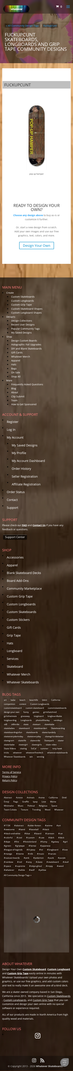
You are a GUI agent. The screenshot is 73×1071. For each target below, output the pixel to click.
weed (60, 866)
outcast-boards (12, 857)
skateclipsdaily (49, 732)
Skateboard (15, 666)
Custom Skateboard (34, 969)
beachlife (33, 700)
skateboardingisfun (13, 732)
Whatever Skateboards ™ (50, 1066)
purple (62, 857)
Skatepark (49, 740)
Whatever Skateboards (23, 682)
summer (44, 748)
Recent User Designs (23, 324)
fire (17, 841)
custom (31, 837)
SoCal (33, 748)
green (8, 845)
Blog (13, 388)
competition (9, 704)
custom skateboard (35, 708)
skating (23, 748)
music (41, 853)
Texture (24, 809)
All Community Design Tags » (17, 875)
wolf (32, 869)
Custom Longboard (58, 969)
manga (8, 853)
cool (20, 837)
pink (27, 857)
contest (22, 704)
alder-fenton (35, 825)
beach (22, 700)
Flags (15, 801)
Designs (10, 316)
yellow (43, 869)
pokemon (39, 857)
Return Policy (9, 780)
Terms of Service (11, 772)
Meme (53, 801)
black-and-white (12, 833)
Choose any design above (28, 215)
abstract (20, 825)
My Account (15, 437)
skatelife (22, 740)
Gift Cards (17, 352)
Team (14, 400)
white (22, 869)
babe (13, 700)
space (8, 866)
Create (10, 292)
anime (49, 825)
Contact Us (39, 525)
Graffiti (25, 801)
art (5, 700)
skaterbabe (9, 744)
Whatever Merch (20, 356)
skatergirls (37, 744)
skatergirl (23, 744)
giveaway (25, 716)
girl (66, 841)
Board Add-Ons (18, 581)
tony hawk (57, 748)
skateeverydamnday (13, 736)
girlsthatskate (10, 716)
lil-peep (31, 849)
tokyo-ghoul (36, 866)
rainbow (9, 861)
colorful (9, 837)
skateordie (35, 740)
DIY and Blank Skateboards (26, 348)
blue (28, 833)
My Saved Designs (21, 332)
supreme (21, 866)
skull (66, 861)
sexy (30, 861)
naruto (53, 853)
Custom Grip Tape (21, 304)
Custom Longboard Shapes (26, 312)
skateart (36, 724)
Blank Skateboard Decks (24, 573)
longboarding (10, 720)
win (31, 756)
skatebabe (49, 724)
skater (61, 740)
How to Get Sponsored (23, 404)
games (36, 712)
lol (42, 849)
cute (42, 837)
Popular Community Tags (25, 328)
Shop (9, 336)
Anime (42, 797)
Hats (13, 364)
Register (12, 422)
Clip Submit (17, 396)
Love (44, 801)
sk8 (5, 724)
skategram (9, 740)
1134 (7, 825)
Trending (36, 809)
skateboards (32, 732)
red (20, 861)
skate (26, 724)
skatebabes (9, 728)
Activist (19, 797)
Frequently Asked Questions (27, 384)
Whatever (58, 809)
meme (21, 853)
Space (54, 805)
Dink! (64, 797)
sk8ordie (15, 724)
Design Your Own (36, 245)
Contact (12, 500)
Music (20, 805)
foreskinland (30, 841)
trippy (50, 866)
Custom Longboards (22, 300)
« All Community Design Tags (22, 25)
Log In (11, 430)
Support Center (15, 537)
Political (31, 805)
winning (40, 756)
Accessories (15, 557)
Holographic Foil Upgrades (26, 344)
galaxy (56, 841)
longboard (38, 716)
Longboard (14, 651)
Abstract (8, 797)
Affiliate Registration (26, 484)
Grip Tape (14, 635)
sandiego (58, 720)
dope (7, 841)
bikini (44, 700)
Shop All (16, 376)
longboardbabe (55, 716)
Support (12, 508)
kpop (35, 801)
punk (51, 857)
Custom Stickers (18, 620)
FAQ (24, 525)
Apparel (15, 360)
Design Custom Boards (24, 340)
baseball (35, 829)
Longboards (26, 720)
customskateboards (57, 708)
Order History (21, 469)
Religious (43, 805)
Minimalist (9, 805)
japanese (46, 845)
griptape (21, 845)
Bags (14, 368)
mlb (31, 853)
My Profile (19, 453)
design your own (11, 712)
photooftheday (43, 720)
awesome (10, 829)
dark (52, 837)
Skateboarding (58, 728)
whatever (17, 752)
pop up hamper (36, 173)
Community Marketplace (24, 588)
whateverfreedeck (34, 752)
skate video (51, 744)
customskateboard (13, 708)
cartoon (50, 833)
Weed (47, 809)
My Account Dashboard (28, 461)
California (55, 700)
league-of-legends (14, 849)
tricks (6, 752)
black (46, 829)
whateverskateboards (57, 752)
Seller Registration (25, 476)
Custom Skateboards (23, 296)
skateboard (24, 728)
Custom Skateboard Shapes (26, 308)
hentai (33, 845)
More (9, 380)
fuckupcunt (50, 25)
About (14, 392)
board (38, 833)
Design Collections (21, 320)
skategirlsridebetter (54, 736)
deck (62, 837)
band (22, 829)
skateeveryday (34, 736)
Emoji (6, 801)
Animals (30, 797)
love (66, 849)
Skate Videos (10, 748)
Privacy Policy (9, 776)
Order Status (16, 492)
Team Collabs (10, 809)
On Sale (15, 372)
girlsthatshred (50, 712)
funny (26, 712)
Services (13, 659)
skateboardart (40, 728)
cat (61, 833)
